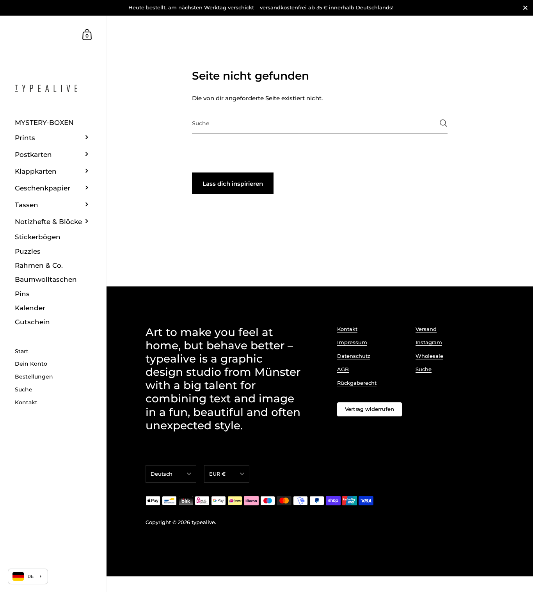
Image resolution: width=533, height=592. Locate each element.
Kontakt (347, 329)
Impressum (352, 342)
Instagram (429, 342)
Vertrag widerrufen (369, 409)
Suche (424, 369)
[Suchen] (443, 123)
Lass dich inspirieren (233, 183)
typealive (203, 522)
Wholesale (429, 356)
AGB (343, 369)
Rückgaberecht (357, 383)
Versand (426, 329)
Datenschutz (353, 356)
